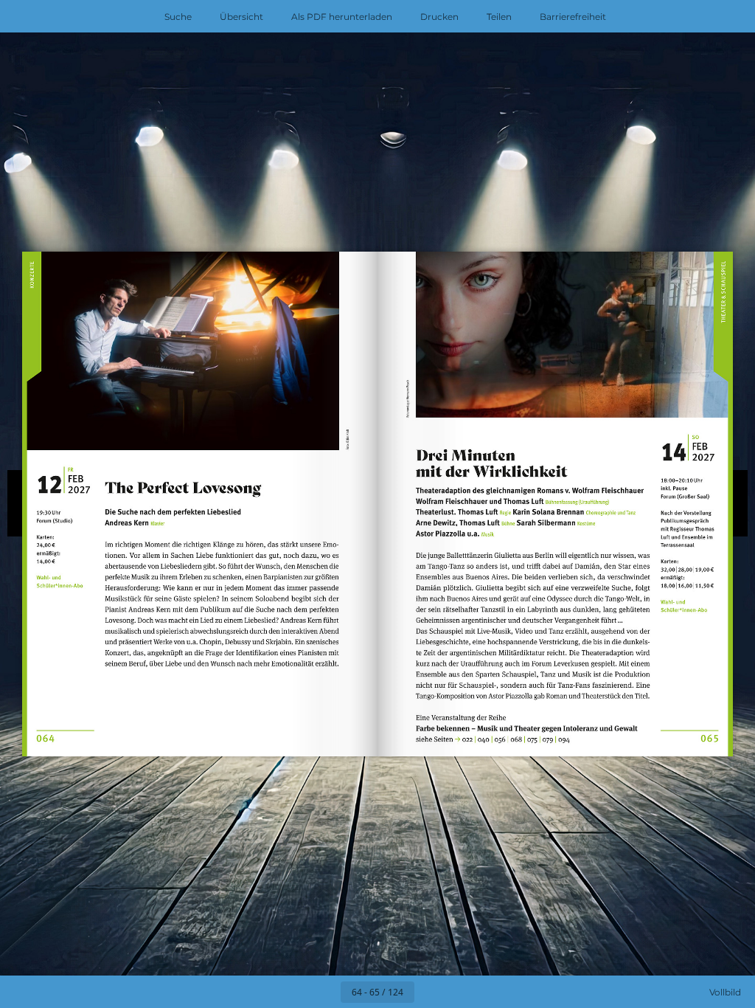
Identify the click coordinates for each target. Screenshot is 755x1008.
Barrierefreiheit (573, 16)
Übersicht (241, 16)
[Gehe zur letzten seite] (463, 992)
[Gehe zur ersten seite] (292, 992)
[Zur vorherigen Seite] (324, 992)
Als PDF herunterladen (341, 16)
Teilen (499, 16)
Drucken (439, 16)
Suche (178, 16)
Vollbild (725, 992)
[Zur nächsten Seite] (430, 992)
